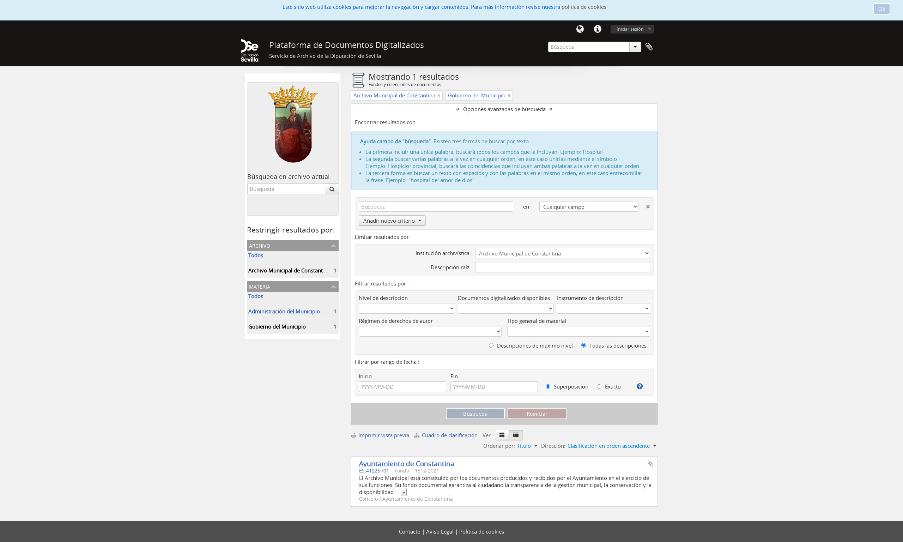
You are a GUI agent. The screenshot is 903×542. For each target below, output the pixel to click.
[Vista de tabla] (516, 435)
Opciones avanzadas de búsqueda (504, 109)
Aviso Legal (440, 531)
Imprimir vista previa (383, 435)
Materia (259, 286)
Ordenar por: (499, 445)
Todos (255, 255)
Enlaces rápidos (597, 29)
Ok (881, 8)
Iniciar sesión (630, 29)
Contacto (410, 531)
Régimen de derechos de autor (396, 320)
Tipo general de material (536, 320)
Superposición (570, 386)
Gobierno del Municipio (277, 326)
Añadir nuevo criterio (389, 220)
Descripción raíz (450, 267)
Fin (454, 376)
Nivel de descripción (383, 297)
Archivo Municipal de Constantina (289, 270)
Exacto (612, 386)
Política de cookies (481, 531)
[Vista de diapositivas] (502, 435)
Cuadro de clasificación (449, 435)
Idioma (580, 29)
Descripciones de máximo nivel (534, 345)
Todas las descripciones (617, 345)
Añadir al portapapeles (650, 463)
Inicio (365, 376)
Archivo (259, 245)
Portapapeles (649, 47)
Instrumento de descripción (590, 297)
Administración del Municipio (284, 311)
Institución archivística (442, 253)
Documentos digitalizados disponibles (504, 297)
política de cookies (584, 6)
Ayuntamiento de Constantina (406, 463)
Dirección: (553, 445)
